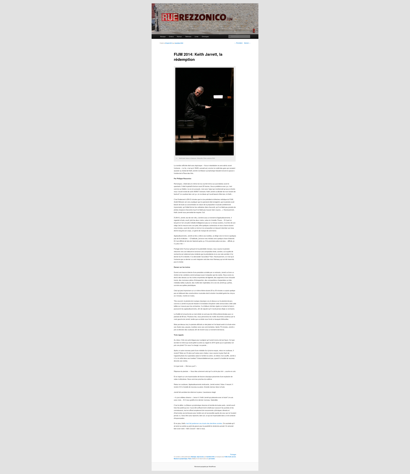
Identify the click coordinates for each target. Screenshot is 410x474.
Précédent (238, 43)
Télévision (188, 36)
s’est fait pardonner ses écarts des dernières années (204, 423)
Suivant (247, 43)
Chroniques (205, 36)
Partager (233, 454)
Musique (162, 36)
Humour (179, 36)
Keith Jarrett (232, 457)
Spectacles (200, 457)
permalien (212, 459)
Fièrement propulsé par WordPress (205, 466)
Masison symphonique (180, 459)
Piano (190, 459)
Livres (196, 36)
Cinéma (171, 36)
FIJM (226, 457)
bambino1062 (179, 43)
